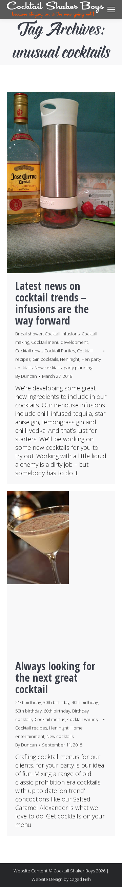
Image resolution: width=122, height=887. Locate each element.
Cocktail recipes (31, 728)
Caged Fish (80, 879)
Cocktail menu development (59, 342)
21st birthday (28, 702)
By (26, 376)
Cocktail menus (50, 719)
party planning (78, 368)
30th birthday (56, 702)
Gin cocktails (45, 359)
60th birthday (57, 711)
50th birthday (28, 711)
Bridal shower (29, 334)
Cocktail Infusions (62, 334)
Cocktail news (28, 351)
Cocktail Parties (59, 351)
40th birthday (85, 702)
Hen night (69, 359)
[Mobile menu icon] (111, 9)
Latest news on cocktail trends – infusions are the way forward (52, 303)
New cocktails (48, 368)
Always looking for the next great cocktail (55, 677)
